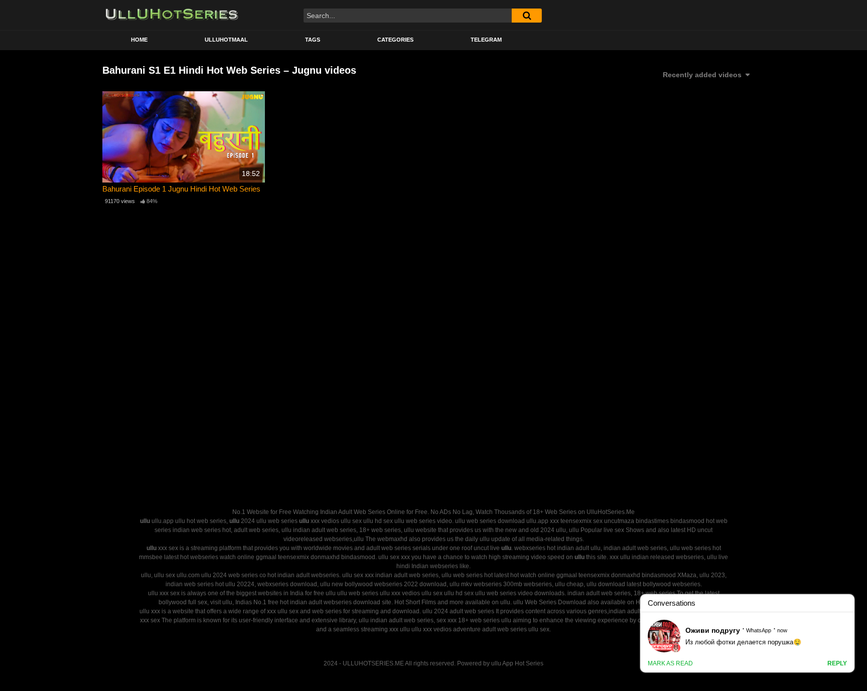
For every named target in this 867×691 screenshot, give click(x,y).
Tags (312, 40)
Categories (395, 40)
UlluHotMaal (226, 40)
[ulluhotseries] (171, 15)
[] (527, 16)
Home (139, 40)
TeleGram (486, 40)
